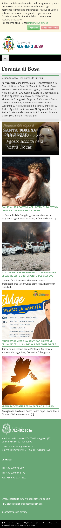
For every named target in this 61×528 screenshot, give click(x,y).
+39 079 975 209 (15, 467)
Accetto (34, 27)
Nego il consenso (50, 27)
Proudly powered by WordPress (23, 523)
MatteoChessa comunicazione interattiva (19, 525)
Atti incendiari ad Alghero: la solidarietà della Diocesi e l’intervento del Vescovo (29, 274)
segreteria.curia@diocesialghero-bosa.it (29, 498)
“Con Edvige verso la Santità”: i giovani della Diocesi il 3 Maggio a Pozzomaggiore (29, 342)
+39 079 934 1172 (15, 472)
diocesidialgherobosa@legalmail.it (24, 503)
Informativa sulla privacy (14, 511)
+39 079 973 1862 (16, 477)
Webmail (7, 523)
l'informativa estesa (37, 22)
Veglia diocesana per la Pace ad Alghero (28, 406)
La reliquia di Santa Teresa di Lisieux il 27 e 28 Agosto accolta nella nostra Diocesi (30, 138)
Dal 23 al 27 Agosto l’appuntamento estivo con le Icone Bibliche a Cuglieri (30, 209)
